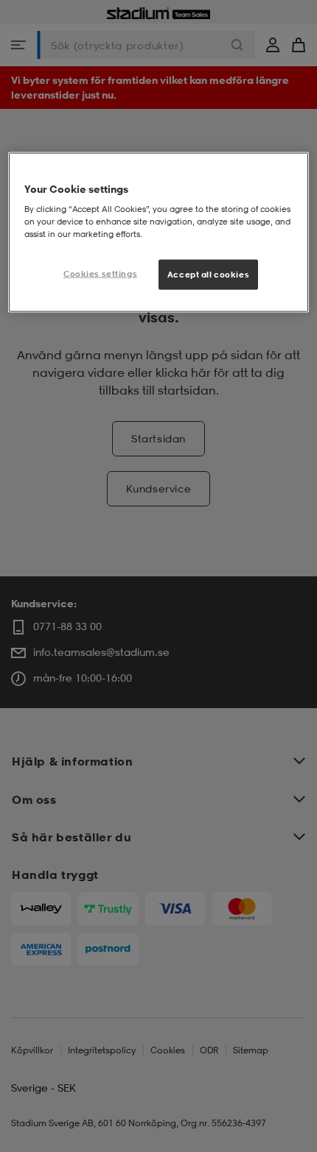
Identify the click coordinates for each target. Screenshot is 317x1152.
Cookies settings (100, 273)
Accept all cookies (208, 274)
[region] (159, 232)
